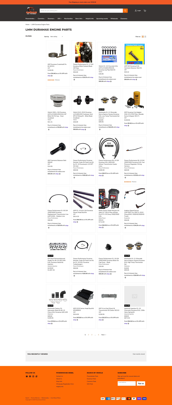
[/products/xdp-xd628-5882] (58, 148)
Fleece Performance (78, 70)
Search (27, 398)
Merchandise (68, 19)
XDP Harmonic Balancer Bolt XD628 (57, 161)
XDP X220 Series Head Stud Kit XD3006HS (83, 309)
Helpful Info (90, 19)
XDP (49, 68)
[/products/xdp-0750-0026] (134, 100)
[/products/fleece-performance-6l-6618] (109, 148)
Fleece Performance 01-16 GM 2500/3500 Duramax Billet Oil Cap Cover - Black (109, 260)
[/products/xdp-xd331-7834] (58, 52)
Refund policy (45, 398)
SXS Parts (90, 384)
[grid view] (142, 36)
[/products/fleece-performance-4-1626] (83, 148)
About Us (59, 379)
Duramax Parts (91, 379)
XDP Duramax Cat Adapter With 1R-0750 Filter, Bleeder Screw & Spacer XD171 (134, 114)
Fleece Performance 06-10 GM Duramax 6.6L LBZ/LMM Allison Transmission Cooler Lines (109, 163)
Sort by (46, 36)
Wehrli (100, 72)
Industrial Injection (52, 266)
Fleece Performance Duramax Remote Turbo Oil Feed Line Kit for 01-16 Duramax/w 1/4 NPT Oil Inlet (83, 163)
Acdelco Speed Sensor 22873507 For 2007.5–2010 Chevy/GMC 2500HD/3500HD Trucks (134, 213)
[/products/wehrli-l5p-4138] (58, 100)
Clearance (123, 19)
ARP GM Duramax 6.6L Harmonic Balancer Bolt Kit (133, 67)
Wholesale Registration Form (65, 384)
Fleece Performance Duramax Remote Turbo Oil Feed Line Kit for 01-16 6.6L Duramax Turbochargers (83, 261)
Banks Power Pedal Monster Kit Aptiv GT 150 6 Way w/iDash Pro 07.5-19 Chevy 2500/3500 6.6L (109, 213)
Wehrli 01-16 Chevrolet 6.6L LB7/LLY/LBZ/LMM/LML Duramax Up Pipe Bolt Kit (108, 68)
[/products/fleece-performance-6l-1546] (134, 148)
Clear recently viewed (139, 354)
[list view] (145, 36)
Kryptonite (127, 218)
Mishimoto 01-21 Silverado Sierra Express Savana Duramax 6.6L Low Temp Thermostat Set (109, 114)
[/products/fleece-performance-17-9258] (83, 52)
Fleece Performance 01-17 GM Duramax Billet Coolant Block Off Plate (83, 66)
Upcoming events (102, 19)
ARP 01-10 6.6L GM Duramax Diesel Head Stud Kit (83, 211)
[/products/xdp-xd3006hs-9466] (83, 296)
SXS (59, 19)
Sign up (141, 383)
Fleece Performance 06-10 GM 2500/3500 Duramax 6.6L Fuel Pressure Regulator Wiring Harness (134, 163)
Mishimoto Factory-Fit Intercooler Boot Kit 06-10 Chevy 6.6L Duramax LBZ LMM (58, 310)
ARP (125, 70)
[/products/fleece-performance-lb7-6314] (58, 198)
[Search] (125, 11)
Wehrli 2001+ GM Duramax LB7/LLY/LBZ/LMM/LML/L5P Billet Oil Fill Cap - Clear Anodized (57, 115)
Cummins (41, 19)
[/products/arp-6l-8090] (134, 54)
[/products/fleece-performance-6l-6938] (83, 246)
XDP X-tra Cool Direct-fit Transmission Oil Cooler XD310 (109, 309)
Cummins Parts (91, 381)
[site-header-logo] (31, 10)
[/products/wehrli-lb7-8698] (109, 54)
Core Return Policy (56, 398)
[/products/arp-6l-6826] (83, 198)
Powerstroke (30, 19)
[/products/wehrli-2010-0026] (83, 100)
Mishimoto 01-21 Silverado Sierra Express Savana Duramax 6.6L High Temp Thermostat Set (134, 261)
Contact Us (59, 376)
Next (103, 335)
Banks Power (102, 218)
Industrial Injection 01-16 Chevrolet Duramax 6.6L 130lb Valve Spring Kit (134, 310)
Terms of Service (35, 398)
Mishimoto (101, 118)
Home (27, 24)
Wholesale (114, 19)
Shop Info (59, 381)
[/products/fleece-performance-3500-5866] (109, 246)
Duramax (51, 19)
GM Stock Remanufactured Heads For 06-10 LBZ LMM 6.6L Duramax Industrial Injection (56, 261)
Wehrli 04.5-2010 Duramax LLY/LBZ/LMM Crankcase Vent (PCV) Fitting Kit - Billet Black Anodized (83, 115)
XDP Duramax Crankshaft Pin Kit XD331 (57, 65)
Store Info (78, 19)
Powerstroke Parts (92, 376)
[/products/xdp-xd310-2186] (109, 296)
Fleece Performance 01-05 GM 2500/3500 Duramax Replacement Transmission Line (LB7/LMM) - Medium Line (58, 213)
